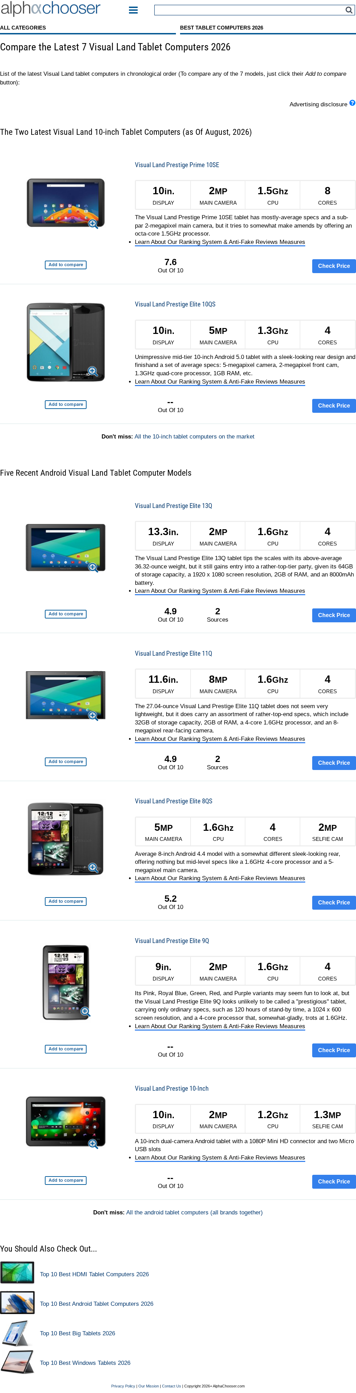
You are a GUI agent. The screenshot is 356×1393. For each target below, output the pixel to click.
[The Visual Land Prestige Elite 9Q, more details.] (66, 984)
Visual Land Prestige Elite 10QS (175, 304)
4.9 (170, 611)
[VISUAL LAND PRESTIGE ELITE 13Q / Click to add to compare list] (66, 614)
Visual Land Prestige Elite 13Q (173, 506)
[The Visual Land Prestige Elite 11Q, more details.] (66, 696)
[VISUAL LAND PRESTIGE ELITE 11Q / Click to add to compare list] (66, 761)
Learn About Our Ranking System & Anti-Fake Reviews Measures (220, 242)
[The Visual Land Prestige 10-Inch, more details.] (66, 1123)
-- (170, 401)
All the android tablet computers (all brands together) (194, 1212)
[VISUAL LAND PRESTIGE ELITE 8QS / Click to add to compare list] (66, 901)
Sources (217, 615)
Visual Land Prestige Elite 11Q (173, 653)
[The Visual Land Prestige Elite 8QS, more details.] (66, 840)
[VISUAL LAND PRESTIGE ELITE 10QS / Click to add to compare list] (66, 404)
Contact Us (171, 1386)
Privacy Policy (123, 1386)
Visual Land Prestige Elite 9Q (172, 941)
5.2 (170, 898)
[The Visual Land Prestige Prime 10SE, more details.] (66, 203)
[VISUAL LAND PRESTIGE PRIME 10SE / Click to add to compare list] (66, 265)
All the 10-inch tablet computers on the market (194, 436)
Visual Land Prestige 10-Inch (172, 1088)
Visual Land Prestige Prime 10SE (177, 165)
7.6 (170, 262)
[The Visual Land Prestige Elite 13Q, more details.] (66, 549)
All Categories (23, 28)
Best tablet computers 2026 (221, 28)
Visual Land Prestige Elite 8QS (173, 801)
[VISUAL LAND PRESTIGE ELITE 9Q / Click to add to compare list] (66, 1049)
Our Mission (148, 1386)
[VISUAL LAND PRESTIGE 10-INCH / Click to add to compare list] (66, 1180)
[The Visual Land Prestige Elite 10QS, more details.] (66, 343)
